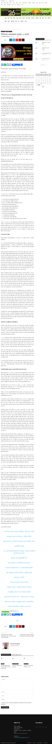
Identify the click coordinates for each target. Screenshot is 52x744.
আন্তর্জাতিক (33, 2)
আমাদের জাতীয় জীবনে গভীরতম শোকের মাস (19, 606)
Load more (43, 64)
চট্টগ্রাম (4, 2)
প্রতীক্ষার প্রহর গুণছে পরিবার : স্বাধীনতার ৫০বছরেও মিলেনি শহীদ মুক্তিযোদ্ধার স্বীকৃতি (26, 635)
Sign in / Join (11, 0)
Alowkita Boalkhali (6, 36)
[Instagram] (46, 7)
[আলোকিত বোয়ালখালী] (26, 12)
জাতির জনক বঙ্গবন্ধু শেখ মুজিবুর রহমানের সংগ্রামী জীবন (19, 602)
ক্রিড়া (37, 2)
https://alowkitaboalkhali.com (15, 645)
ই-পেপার (22, 4)
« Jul (43, 86)
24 (41, 83)
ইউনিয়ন (17, 2)
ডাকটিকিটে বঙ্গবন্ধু (19, 546)
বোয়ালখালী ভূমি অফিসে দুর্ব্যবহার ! (46, 53)
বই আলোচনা (29, 2)
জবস (15, 4)
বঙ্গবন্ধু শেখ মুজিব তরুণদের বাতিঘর (19, 582)
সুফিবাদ (5, 4)
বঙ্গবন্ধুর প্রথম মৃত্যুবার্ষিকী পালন (19, 558)
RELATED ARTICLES (6, 654)
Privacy (34, 742)
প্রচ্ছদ (2, 2)
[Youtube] (50, 7)
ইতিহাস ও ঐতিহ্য (24, 2)
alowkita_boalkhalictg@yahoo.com (21, 737)
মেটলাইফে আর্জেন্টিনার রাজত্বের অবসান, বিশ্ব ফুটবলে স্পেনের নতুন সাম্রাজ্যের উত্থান (6, 667)
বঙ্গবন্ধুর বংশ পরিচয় (19, 577)
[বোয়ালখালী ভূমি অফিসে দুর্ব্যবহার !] (38, 55)
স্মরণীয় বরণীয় (8, 4)
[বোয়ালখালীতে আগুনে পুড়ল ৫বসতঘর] (38, 49)
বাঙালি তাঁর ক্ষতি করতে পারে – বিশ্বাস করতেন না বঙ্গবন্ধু (19, 597)
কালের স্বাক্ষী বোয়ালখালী (15, 663)
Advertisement (39, 742)
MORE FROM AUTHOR (16, 654)
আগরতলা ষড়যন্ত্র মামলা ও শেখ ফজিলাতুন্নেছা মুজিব (18, 568)
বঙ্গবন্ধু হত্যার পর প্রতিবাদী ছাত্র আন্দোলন (19, 563)
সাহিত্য (2, 4)
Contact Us (46, 742)
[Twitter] (48, 7)
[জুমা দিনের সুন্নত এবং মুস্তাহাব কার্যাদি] (38, 44)
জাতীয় (7, 2)
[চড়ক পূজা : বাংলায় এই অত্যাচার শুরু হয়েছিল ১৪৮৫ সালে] (29, 661)
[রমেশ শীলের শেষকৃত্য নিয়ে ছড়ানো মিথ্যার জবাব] (17, 661)
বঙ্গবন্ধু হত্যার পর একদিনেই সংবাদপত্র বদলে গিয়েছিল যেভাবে (19, 541)
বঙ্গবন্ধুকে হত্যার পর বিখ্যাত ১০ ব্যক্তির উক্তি (19, 536)
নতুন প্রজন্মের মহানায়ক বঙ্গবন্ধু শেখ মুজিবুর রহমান (19, 572)
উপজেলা (11, 2)
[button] (41, 6)
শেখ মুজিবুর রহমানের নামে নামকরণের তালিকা (19, 592)
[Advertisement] (26, 26)
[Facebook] (43, 7)
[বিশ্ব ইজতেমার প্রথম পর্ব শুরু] (38, 60)
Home (2, 29)
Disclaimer (29, 742)
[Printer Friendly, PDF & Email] (5, 612)
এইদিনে (12, 4)
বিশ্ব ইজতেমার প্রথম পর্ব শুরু (46, 58)
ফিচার (42, 2)
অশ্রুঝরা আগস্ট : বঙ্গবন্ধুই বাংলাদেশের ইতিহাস (19, 587)
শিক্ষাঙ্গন (20, 2)
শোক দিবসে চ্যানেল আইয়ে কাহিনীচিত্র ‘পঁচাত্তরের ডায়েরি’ (19, 531)
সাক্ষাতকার (46, 2)
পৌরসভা (14, 2)
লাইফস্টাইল (18, 4)
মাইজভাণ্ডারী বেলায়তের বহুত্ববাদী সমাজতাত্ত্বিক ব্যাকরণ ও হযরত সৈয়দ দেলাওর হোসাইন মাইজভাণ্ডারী (8, 636)
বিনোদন (40, 2)
